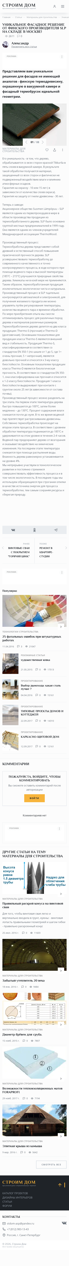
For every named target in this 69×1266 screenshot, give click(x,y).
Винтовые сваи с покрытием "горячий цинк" (19, 552)
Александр (20, 43)
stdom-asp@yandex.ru (20, 1223)
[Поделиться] (55, 150)
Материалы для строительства (14, 149)
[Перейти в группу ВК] (64, 1223)
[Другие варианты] (63, 150)
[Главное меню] (63, 6)
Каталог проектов (15, 1193)
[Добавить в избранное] (47, 150)
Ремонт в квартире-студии (46, 552)
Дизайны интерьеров (17, 1197)
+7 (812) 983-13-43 (18, 1229)
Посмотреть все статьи (24, 47)
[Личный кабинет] (55, 6)
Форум (7, 1206)
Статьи (7, 1201)
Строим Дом (19, 6)
